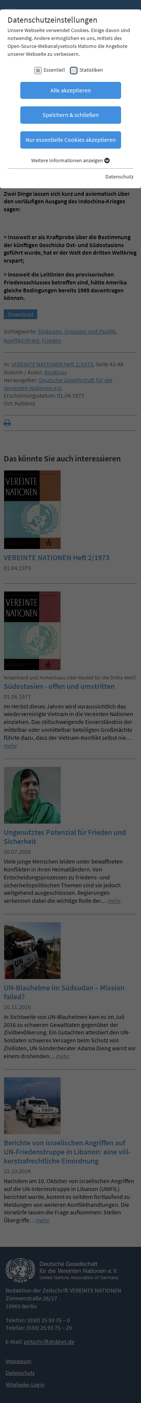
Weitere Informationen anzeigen (67, 160)
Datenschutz (119, 176)
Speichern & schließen (70, 114)
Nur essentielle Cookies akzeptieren (71, 139)
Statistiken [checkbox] (91, 69)
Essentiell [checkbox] (54, 69)
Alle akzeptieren (70, 90)
